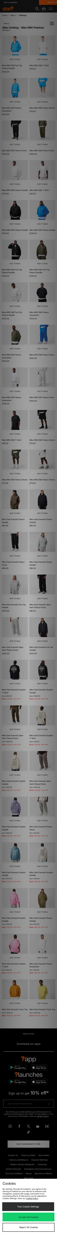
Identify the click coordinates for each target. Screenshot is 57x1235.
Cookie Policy (32, 1198)
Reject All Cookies (28, 1227)
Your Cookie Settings (28, 1206)
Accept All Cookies (28, 1217)
